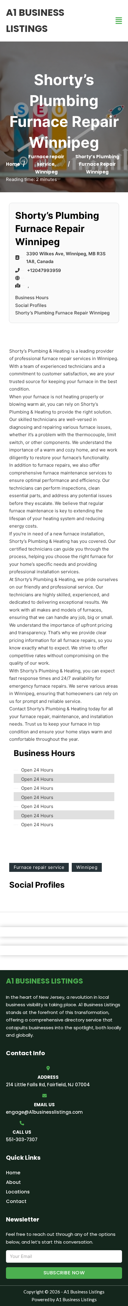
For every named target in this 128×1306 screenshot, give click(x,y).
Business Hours (32, 297)
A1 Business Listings (35, 20)
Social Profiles (30, 305)
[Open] (118, 20)
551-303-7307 (22, 1139)
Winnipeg (46, 172)
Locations (18, 1191)
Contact (16, 1201)
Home (13, 164)
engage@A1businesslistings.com (44, 1112)
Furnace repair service (39, 867)
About (13, 1182)
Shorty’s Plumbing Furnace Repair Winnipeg (62, 313)
